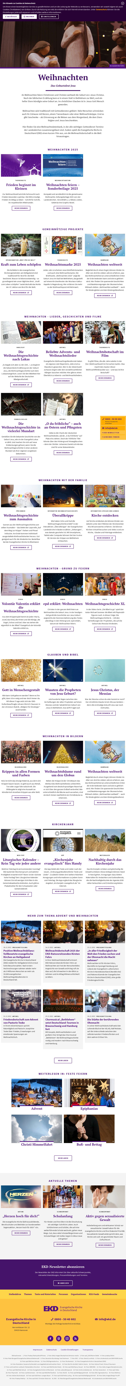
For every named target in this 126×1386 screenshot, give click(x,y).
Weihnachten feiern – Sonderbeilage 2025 (63, 187)
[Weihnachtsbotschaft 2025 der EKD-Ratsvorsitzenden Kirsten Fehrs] (63, 932)
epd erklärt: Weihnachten (63, 604)
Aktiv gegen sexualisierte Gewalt (105, 1218)
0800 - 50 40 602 (113, 419)
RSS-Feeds (94, 1294)
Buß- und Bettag (89, 1144)
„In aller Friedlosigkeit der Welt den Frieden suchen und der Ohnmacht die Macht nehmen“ (103, 955)
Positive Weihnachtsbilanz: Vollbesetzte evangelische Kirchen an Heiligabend (18, 954)
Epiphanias (89, 1108)
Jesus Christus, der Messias (105, 692)
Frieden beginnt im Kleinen (21, 187)
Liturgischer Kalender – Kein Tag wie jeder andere (21, 861)
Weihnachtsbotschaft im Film (105, 354)
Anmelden (64, 1283)
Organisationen (78, 1294)
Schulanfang (63, 1216)
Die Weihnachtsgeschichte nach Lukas (21, 355)
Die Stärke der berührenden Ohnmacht (103, 1021)
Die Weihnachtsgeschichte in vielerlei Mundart (21, 427)
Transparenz (88, 1349)
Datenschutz (101, 9)
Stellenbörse (15, 1294)
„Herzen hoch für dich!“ (21, 1216)
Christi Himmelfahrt (36, 1144)
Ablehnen (30, 16)
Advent (36, 1108)
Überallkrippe (63, 515)
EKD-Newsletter (111, 433)
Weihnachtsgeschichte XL (105, 604)
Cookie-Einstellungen (70, 1349)
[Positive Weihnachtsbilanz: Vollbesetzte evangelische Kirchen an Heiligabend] (21, 932)
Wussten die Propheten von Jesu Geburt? (63, 692)
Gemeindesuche (109, 1294)
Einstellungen (49, 16)
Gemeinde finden (111, 437)
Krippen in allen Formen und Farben (21, 773)
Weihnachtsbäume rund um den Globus (63, 773)
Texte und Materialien (45, 1294)
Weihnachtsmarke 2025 (63, 264)
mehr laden (63, 1060)
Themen (28, 1294)
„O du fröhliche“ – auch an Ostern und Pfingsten (63, 425)
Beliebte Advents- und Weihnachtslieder (63, 354)
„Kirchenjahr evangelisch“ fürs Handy (63, 861)
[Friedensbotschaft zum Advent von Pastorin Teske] (21, 1001)
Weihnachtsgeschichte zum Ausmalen (21, 517)
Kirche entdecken (105, 515)
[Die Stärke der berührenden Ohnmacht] (105, 1001)
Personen (63, 1294)
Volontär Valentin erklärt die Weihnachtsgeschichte (21, 607)
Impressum (37, 1349)
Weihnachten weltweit (105, 264)
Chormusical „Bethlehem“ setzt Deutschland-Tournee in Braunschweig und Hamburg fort (62, 1024)
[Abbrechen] (122, 3)
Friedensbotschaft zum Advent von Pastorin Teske (20, 1021)
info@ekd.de (111, 428)
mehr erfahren (21, 208)
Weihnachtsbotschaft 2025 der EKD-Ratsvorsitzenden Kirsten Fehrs (62, 954)
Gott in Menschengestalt (21, 690)
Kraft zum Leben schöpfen (21, 264)
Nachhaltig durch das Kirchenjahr (105, 861)
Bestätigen (12, 16)
